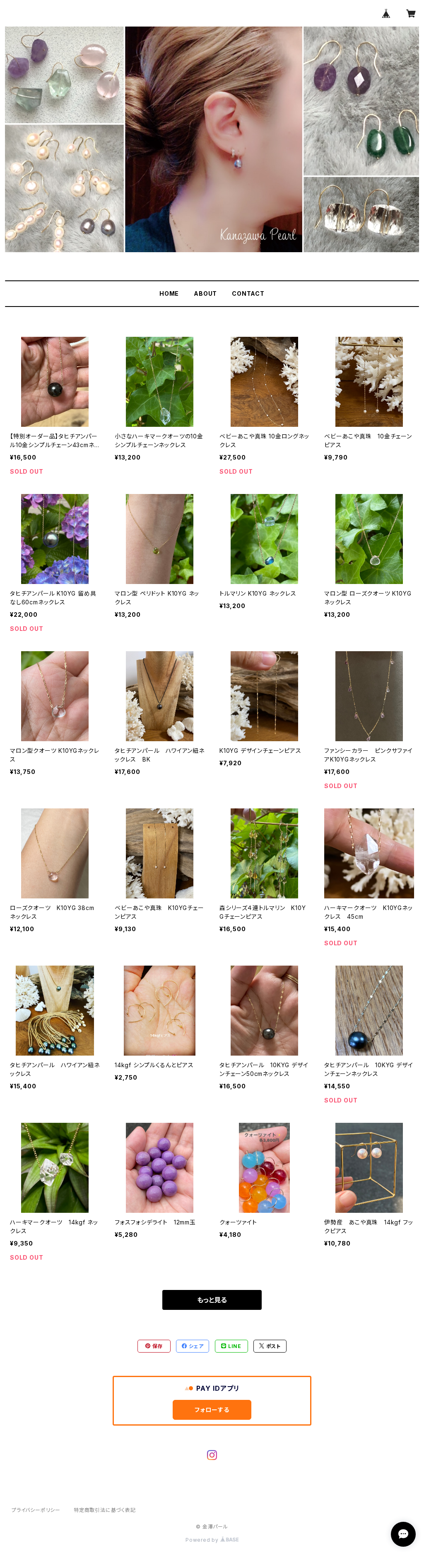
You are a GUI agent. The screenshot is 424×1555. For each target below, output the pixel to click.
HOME (169, 293)
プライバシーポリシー (36, 1510)
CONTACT (248, 293)
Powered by (203, 1540)
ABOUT (205, 293)
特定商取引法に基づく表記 (105, 1510)
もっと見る (212, 1300)
